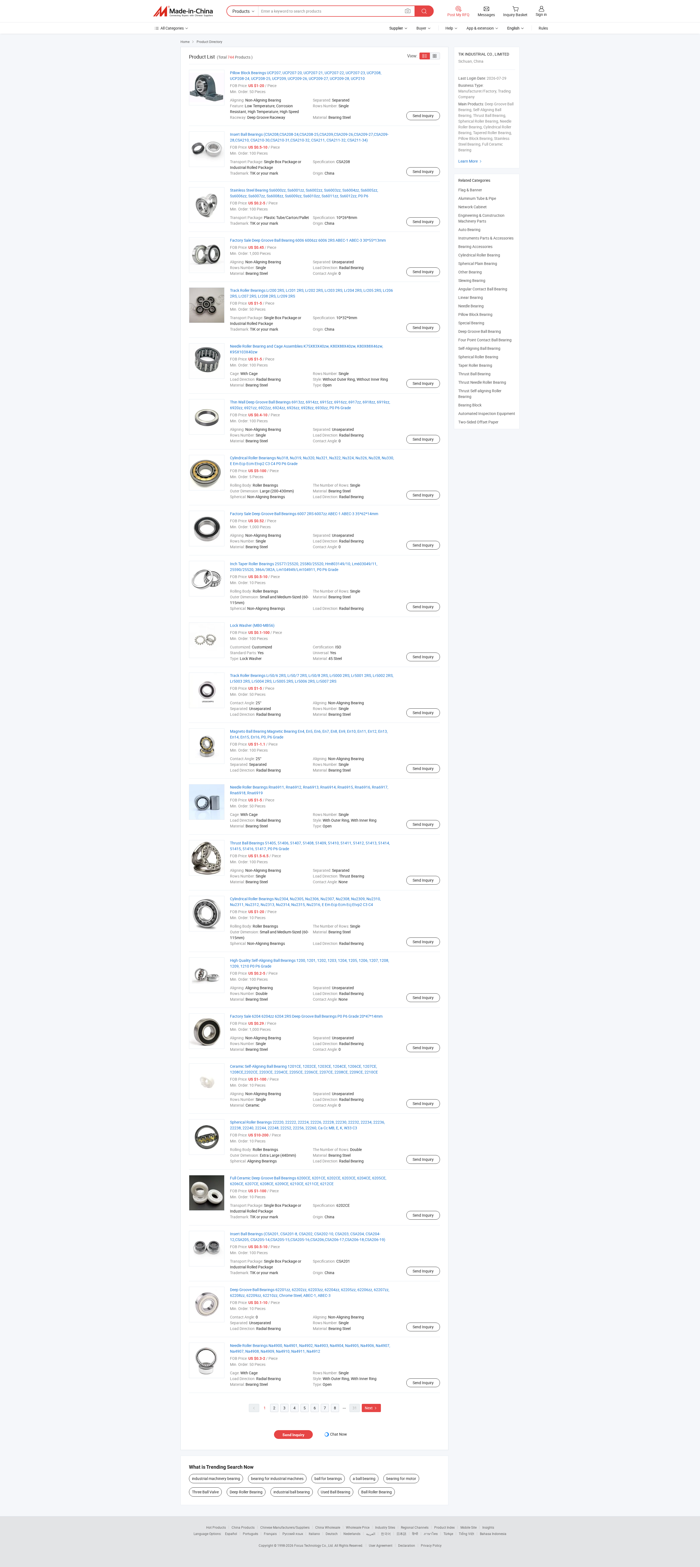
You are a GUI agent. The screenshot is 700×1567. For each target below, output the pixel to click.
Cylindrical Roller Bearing (479, 255)
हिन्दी (415, 1533)
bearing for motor (401, 1478)
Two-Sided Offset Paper (478, 422)
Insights (488, 1527)
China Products (243, 1527)
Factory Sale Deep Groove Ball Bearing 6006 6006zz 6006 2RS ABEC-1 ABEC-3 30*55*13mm (308, 240)
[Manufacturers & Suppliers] (183, 11)
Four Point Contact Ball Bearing (485, 339)
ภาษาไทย (431, 1533)
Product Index (444, 1527)
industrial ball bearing (291, 1491)
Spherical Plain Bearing (477, 263)
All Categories (172, 28)
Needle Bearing (471, 305)
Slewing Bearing (471, 280)
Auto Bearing (469, 229)
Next (371, 1407)
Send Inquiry (423, 115)
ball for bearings (328, 1478)
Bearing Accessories (475, 246)
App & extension (480, 28)
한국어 (386, 1533)
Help (449, 28)
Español (231, 1533)
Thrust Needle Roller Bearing (482, 382)
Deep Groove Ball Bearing (479, 331)
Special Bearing (471, 322)
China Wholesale (327, 1527)
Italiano (314, 1533)
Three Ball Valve (205, 1491)
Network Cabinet (472, 206)
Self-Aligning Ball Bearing (479, 348)
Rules (543, 28)
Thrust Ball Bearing (474, 373)
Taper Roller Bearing (475, 365)
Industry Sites (385, 1527)
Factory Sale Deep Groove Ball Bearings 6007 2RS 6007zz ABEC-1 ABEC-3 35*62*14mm (304, 513)
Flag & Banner (470, 189)
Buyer (421, 28)
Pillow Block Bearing (475, 314)
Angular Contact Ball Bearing (482, 289)
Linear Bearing (470, 297)
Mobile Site (468, 1527)
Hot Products (216, 1527)
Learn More (470, 161)
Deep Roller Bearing (246, 1491)
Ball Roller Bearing (376, 1491)
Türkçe (448, 1533)
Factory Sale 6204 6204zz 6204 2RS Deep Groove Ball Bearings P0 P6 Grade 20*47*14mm (306, 1016)
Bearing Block (470, 405)
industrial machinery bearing (216, 1478)
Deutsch (332, 1533)
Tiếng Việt (466, 1533)
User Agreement (380, 1545)
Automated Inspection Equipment (486, 413)
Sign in (541, 14)
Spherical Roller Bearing (478, 356)
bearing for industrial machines (277, 1478)
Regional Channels (414, 1527)
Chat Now (338, 1434)
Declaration (406, 1545)
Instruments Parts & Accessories (486, 238)
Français (270, 1533)
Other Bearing (470, 272)
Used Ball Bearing (335, 1491)
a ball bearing (364, 1478)
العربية (370, 1533)
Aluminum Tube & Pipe (477, 198)
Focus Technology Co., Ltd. (314, 1545)
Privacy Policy (431, 1545)
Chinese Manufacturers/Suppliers (285, 1527)
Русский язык (292, 1533)
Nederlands (351, 1533)
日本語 (401, 1533)
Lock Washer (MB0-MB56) (252, 625)
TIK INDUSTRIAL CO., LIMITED (483, 54)
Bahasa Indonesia (493, 1533)
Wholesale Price (357, 1527)
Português (250, 1533)
